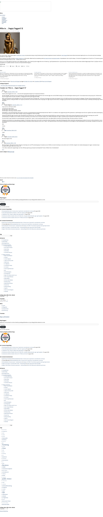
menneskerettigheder (7, 468)
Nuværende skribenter (6, 244)
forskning (5, 445)
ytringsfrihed (5, 497)
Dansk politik (4, 438)
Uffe (5, 130)
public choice (6, 479)
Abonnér (3, 204)
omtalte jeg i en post (21, 55)
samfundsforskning (7, 485)
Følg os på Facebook (4, 316)
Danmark (3, 436)
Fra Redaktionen (5, 240)
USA (3, 492)
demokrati (4, 439)
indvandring (4, 453)
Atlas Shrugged (64, 55)
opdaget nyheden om (19, 58)
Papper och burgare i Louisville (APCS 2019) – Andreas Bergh (14, 227)
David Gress (6, 262)
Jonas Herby (6, 249)
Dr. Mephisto (6, 263)
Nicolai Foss (6, 284)
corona (3, 434)
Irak (2, 455)
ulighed (3, 490)
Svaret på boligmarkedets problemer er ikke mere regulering (14, 212)
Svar (3, 102)
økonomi (3, 499)
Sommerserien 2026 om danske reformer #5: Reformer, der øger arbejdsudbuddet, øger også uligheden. (22, 215)
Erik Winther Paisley (8, 265)
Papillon (6, 288)
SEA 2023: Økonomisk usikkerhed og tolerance (36, 229)
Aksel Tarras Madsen (8, 255)
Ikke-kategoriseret (5, 243)
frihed (4, 448)
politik (3, 475)
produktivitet (4, 477)
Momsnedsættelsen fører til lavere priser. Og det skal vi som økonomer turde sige (18, 211)
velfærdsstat (5, 494)
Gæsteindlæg (4, 241)
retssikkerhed (4, 484)
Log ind (3, 305)
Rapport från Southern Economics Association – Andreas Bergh (14, 229)
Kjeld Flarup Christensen (7, 222)
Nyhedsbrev (4, 22)
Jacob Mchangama (7, 271)
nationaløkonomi (5, 472)
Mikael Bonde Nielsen (8, 283)
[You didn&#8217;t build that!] (51, 75)
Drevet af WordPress (4, 511)
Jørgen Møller (7, 278)
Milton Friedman (4, 470)
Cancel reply (11, 151)
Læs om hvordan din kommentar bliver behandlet (25, 177)
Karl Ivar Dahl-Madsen (8, 280)
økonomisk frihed (6, 501)
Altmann (6, 257)
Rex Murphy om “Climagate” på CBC (18, 85)
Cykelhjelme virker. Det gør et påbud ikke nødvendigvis (13, 214)
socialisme (4, 487)
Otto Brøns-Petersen (8, 252)
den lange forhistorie (48, 58)
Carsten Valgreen (7, 258)
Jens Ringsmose (7, 273)
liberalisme (5, 465)
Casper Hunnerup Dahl (8, 260)
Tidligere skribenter (6, 254)
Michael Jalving (7, 281)
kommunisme (4, 458)
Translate (6, 301)
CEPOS (3, 433)
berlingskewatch (4, 431)
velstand (4, 496)
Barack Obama (4, 429)
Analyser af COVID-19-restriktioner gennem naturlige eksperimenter (36, 225)
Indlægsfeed (4, 307)
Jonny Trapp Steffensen (8, 276)
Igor (5, 270)
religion (3, 482)
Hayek (3, 450)
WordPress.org (5, 310)
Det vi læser (4, 21)
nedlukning (3, 473)
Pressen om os (4, 20)
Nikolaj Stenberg (7, 286)
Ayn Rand (26, 81)
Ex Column (6, 267)
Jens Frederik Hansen (8, 247)
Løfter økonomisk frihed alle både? (34, 227)
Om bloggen (4, 18)
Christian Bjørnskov (8, 245)
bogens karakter (56, 58)
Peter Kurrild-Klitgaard (15, 81)
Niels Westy (6, 250)
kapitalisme (4, 456)
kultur (31, 81)
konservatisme (5, 460)
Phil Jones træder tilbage (5, 85)
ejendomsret (4, 441)
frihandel (3, 446)
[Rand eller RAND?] (17, 75)
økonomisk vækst (5, 504)
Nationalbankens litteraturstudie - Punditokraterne (12, 225)
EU (2, 443)
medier (3, 467)
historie (3, 451)
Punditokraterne (4, 480)
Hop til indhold (2, 15)
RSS (2, 23)
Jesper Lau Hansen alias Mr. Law (10, 275)
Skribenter (4, 19)
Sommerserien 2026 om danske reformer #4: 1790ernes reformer (14, 217)
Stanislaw (6, 291)
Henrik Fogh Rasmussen (8, 268)
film (29, 81)
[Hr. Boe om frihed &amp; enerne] (86, 75)
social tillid (3, 489)
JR (8, 151)
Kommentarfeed (5, 308)
